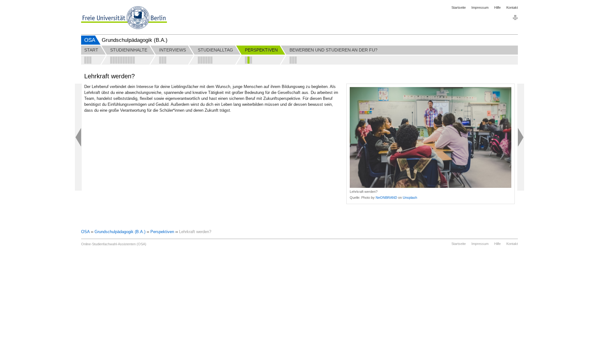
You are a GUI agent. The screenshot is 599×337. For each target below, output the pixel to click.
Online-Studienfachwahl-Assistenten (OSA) (113, 244)
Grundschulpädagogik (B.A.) (120, 231)
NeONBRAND (386, 197)
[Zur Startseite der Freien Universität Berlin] (124, 17)
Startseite (458, 7)
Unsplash (410, 197)
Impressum (480, 7)
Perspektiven (162, 231)
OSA (89, 40)
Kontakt (512, 7)
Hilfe (497, 7)
